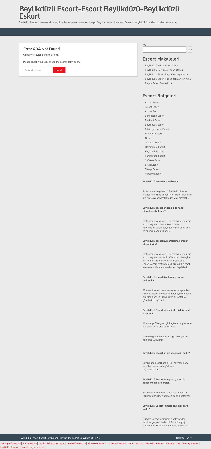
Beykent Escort (153, 120)
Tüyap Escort (152, 169)
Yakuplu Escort (153, 173)
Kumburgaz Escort (155, 155)
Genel (148, 138)
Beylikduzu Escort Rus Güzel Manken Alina (168, 78)
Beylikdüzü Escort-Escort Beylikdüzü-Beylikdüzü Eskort (99, 12)
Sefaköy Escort (153, 160)
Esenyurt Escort (153, 133)
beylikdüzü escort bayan (52, 443)
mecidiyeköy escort (10, 443)
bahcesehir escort (116, 443)
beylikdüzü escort (76, 443)
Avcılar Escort (152, 111)
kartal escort (173, 443)
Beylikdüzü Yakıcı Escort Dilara (161, 65)
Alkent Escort (152, 106)
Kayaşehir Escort (154, 151)
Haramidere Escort (155, 146)
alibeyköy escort (96, 443)
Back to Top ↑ (184, 437)
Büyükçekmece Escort (157, 129)
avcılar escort (135, 443)
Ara (144, 44)
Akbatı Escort (152, 102)
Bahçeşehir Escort (154, 115)
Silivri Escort (151, 164)
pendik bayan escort (32, 447)
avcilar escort (30, 443)
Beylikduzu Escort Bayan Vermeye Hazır (166, 74)
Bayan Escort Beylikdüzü (158, 83)
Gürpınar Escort (153, 142)
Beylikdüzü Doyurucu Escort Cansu (164, 69)
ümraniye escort (190, 443)
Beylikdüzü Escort (154, 124)
